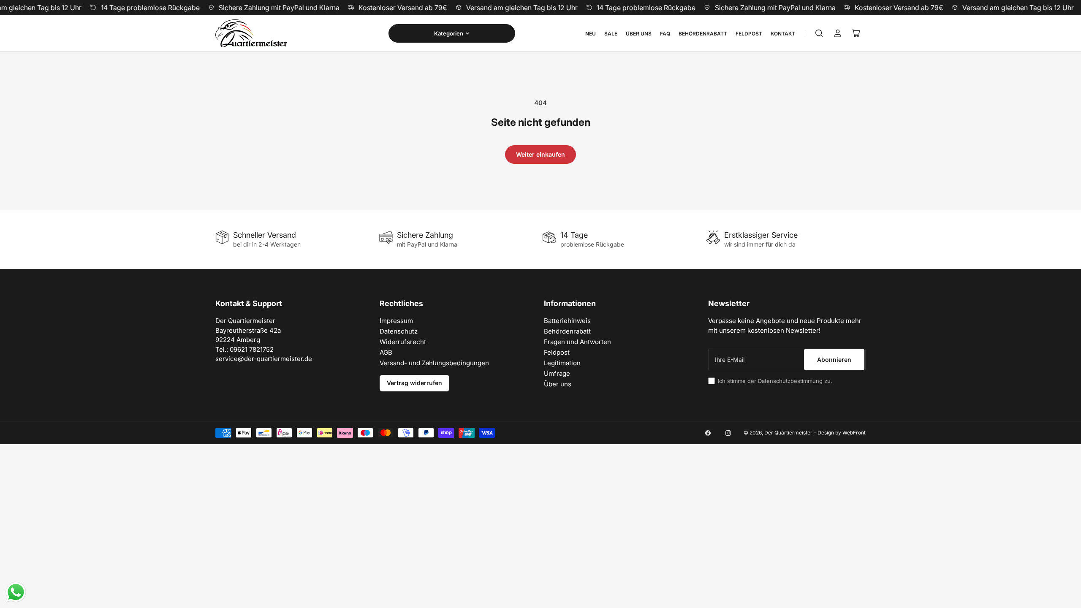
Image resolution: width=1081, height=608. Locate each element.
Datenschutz (399, 331)
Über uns (639, 33)
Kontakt (783, 33)
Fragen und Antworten (577, 342)
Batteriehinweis (567, 321)
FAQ (665, 33)
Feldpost (749, 33)
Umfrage (557, 373)
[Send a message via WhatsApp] (15, 592)
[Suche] (819, 33)
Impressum (396, 321)
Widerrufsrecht (403, 342)
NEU (590, 33)
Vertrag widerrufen (414, 382)
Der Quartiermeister (788, 432)
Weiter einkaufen (540, 154)
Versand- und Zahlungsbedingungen (434, 363)
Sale (610, 33)
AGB (386, 352)
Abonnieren (834, 359)
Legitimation (562, 363)
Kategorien (448, 33)
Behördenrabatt (703, 33)
